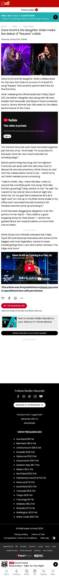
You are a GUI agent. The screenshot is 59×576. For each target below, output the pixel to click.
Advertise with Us (29, 418)
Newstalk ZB (8, 546)
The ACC (32, 546)
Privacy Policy (21, 534)
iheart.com (46, 287)
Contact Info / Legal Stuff (29, 414)
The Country (48, 550)
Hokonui (37, 550)
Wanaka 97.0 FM (25, 508)
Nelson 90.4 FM (24, 469)
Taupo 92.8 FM (24, 495)
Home (3, 26)
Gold (54, 546)
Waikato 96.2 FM (25, 503)
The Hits (23, 546)
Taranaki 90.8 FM (25, 491)
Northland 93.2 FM (26, 473)
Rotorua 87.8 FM (25, 482)
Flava (47, 546)
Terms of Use (38, 534)
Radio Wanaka (26, 550)
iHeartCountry (12, 550)
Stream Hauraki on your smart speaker (29, 325)
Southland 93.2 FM (26, 486)
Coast (40, 546)
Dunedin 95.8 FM (25, 452)
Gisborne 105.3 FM (26, 456)
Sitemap (45, 538)
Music (14, 26)
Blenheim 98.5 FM (26, 443)
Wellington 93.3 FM (26, 512)
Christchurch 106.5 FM (28, 447)
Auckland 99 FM (25, 439)
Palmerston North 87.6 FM (31, 478)
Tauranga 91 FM (25, 499)
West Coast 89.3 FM (27, 516)
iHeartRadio (29, 423)
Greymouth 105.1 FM (27, 460)
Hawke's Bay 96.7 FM (27, 465)
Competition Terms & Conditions (20, 538)
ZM (16, 546)
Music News (28, 26)
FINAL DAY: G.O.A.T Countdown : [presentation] (29, 17)
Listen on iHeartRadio (29, 564)
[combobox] (21, 298)
